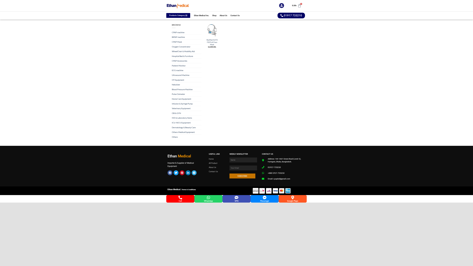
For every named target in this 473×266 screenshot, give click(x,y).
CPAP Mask (177, 42)
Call (180, 201)
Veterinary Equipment (181, 108)
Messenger (264, 201)
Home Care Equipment (181, 99)
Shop (214, 15)
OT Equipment (178, 80)
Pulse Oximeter (178, 94)
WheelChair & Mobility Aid (183, 51)
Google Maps (292, 201)
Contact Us (235, 15)
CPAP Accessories (179, 61)
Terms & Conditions (189, 190)
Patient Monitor (179, 65)
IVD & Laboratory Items (182, 118)
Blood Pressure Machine (182, 89)
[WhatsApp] (208, 197)
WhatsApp (208, 201)
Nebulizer (176, 84)
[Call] (180, 197)
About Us (223, 15)
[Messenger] (264, 197)
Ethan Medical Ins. (201, 15)
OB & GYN (176, 113)
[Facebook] (170, 172)
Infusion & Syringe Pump (182, 103)
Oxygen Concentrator (181, 46)
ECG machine (177, 70)
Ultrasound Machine (180, 75)
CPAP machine (178, 32)
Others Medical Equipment (183, 132)
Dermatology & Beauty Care (184, 127)
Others (175, 137)
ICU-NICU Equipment (181, 122)
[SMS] (236, 197)
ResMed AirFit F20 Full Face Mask (212, 42)
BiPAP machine (178, 37)
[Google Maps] (293, 197)
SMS (236, 201)
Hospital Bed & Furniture (182, 56)
